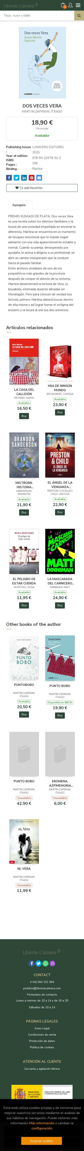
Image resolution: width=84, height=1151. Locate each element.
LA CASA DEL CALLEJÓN (24, 392)
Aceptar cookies (41, 1141)
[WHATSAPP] (45, 963)
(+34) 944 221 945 (42, 982)
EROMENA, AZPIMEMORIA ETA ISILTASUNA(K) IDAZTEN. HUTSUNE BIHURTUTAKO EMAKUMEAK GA (60, 783)
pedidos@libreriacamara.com (42, 988)
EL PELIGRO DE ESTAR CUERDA (24, 581)
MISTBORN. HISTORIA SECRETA (24, 485)
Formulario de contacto (42, 995)
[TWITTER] (38, 963)
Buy (24, 416)
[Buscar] (79, 15)
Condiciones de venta (42, 1035)
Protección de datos (42, 1041)
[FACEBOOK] (32, 963)
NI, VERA (24, 869)
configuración (41, 1128)
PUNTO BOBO (60, 686)
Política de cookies (42, 1047)
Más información (41, 1123)
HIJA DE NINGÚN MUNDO (60, 388)
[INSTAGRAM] (52, 963)
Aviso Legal (42, 1028)
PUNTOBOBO (24, 685)
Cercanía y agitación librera (42, 1069)
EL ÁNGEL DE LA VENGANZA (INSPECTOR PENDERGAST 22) (60, 485)
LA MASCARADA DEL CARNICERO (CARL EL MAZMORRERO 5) (60, 581)
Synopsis (19, 205)
